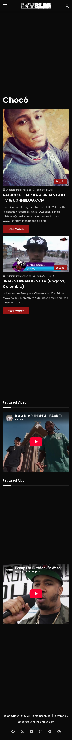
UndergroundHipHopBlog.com (36, 721)
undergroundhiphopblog (18, 189)
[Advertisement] (36, 51)
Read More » (16, 229)
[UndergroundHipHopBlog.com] (36, 6)
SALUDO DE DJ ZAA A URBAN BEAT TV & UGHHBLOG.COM (34, 197)
